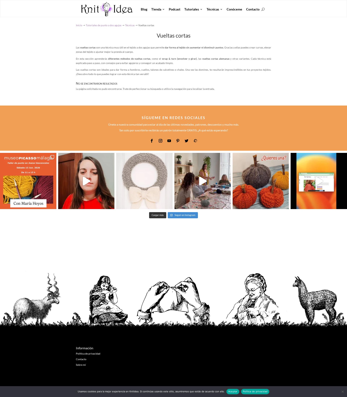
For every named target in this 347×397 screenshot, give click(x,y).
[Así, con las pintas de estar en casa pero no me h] (86, 181)
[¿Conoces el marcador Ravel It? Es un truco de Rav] (319, 181)
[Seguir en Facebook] (151, 140)
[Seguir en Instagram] (160, 140)
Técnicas (213, 9)
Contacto (253, 9)
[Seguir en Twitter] (186, 140)
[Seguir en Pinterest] (177, 140)
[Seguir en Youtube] (169, 140)
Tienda (156, 9)
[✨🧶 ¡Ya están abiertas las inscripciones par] (28, 181)
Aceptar (232, 391)
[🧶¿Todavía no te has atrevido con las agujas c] (202, 181)
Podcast (174, 9)
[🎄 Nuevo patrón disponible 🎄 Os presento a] (144, 181)
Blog (144, 9)
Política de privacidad (88, 353)
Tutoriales (191, 9)
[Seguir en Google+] (195, 140)
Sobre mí (81, 364)
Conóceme (234, 9)
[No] (342, 391)
